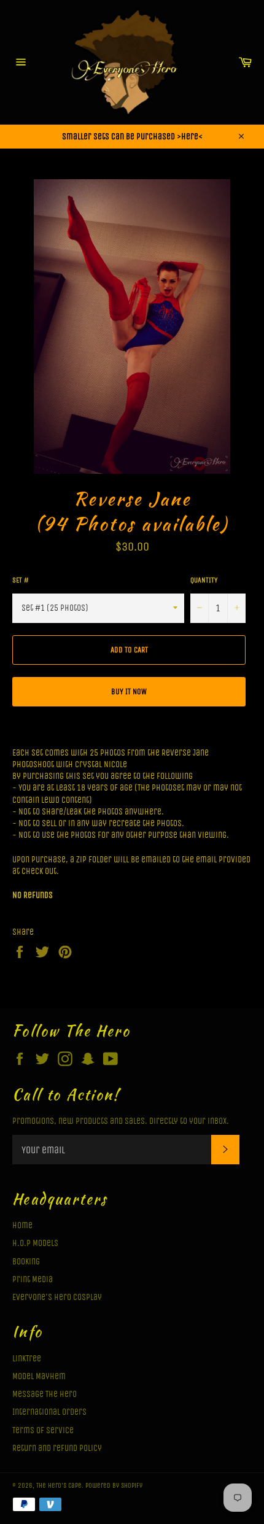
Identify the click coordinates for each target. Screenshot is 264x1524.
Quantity (203, 580)
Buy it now (129, 691)
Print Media (32, 1279)
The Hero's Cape (59, 1486)
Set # (20, 580)
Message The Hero (44, 1394)
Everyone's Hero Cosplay (57, 1297)
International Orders (49, 1412)
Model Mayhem (39, 1376)
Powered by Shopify (113, 1486)
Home (22, 1225)
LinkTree (26, 1358)
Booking (26, 1261)
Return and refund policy (57, 1448)
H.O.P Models (35, 1243)
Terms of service (43, 1430)
